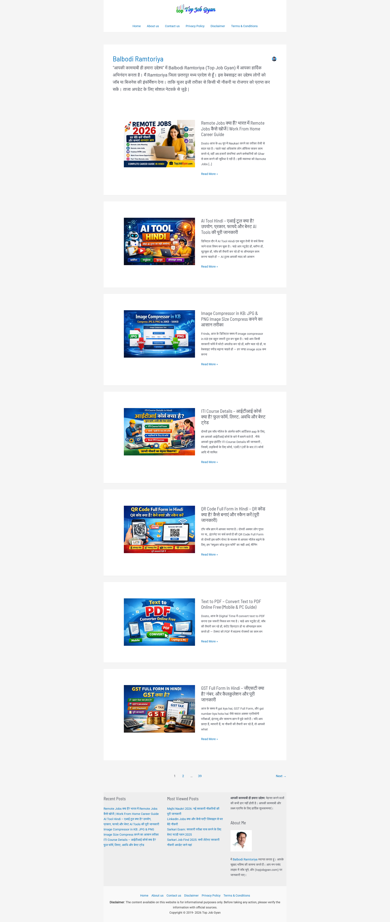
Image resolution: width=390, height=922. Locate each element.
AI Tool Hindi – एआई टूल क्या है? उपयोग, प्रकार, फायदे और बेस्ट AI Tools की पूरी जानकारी (228, 226)
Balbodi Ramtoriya (245, 859)
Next (281, 776)
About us (157, 895)
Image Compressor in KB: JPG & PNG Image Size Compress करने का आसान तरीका (231, 318)
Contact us (174, 895)
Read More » (209, 174)
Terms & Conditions (236, 895)
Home (144, 895)
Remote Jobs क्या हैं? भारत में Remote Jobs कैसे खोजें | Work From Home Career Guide (232, 128)
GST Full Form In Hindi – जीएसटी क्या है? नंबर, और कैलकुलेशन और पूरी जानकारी (232, 693)
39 (200, 776)
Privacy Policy (211, 895)
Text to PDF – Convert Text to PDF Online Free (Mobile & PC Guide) (231, 604)
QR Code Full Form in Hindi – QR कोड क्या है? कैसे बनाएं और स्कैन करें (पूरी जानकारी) (233, 514)
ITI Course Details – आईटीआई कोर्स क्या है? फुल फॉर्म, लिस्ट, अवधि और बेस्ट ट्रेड (233, 416)
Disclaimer (191, 895)
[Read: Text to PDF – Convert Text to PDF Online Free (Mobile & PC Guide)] (159, 622)
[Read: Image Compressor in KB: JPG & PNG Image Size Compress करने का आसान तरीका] (159, 334)
